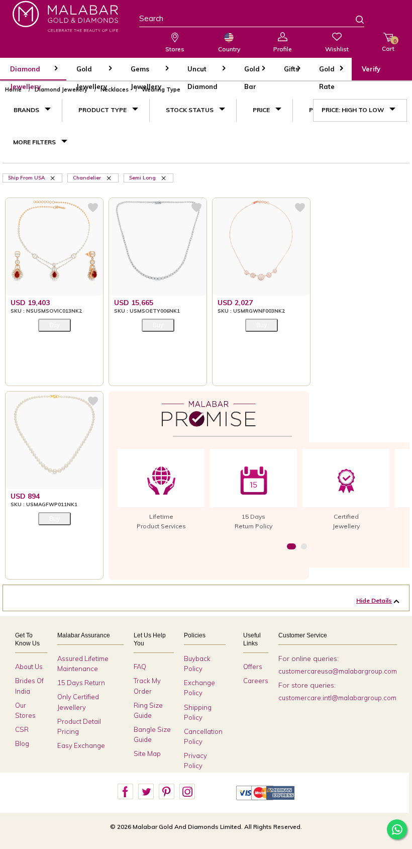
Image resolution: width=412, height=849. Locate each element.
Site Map (147, 753)
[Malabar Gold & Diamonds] (65, 16)
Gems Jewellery (146, 72)
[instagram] (186, 792)
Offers (252, 667)
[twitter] (145, 792)
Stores (174, 49)
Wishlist (337, 49)
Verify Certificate (379, 72)
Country (229, 49)
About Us (29, 667)
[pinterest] (166, 792)
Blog (22, 743)
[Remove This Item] (53, 177)
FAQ (140, 667)
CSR (22, 729)
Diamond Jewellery (25, 72)
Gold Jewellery (91, 72)
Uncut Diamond (202, 72)
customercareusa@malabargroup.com (337, 671)
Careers (255, 681)
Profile (282, 49)
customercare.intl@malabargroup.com (337, 698)
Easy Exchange (81, 745)
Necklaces (114, 89)
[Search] (353, 20)
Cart (388, 45)
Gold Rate (327, 72)
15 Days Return (81, 683)
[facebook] (125, 792)
